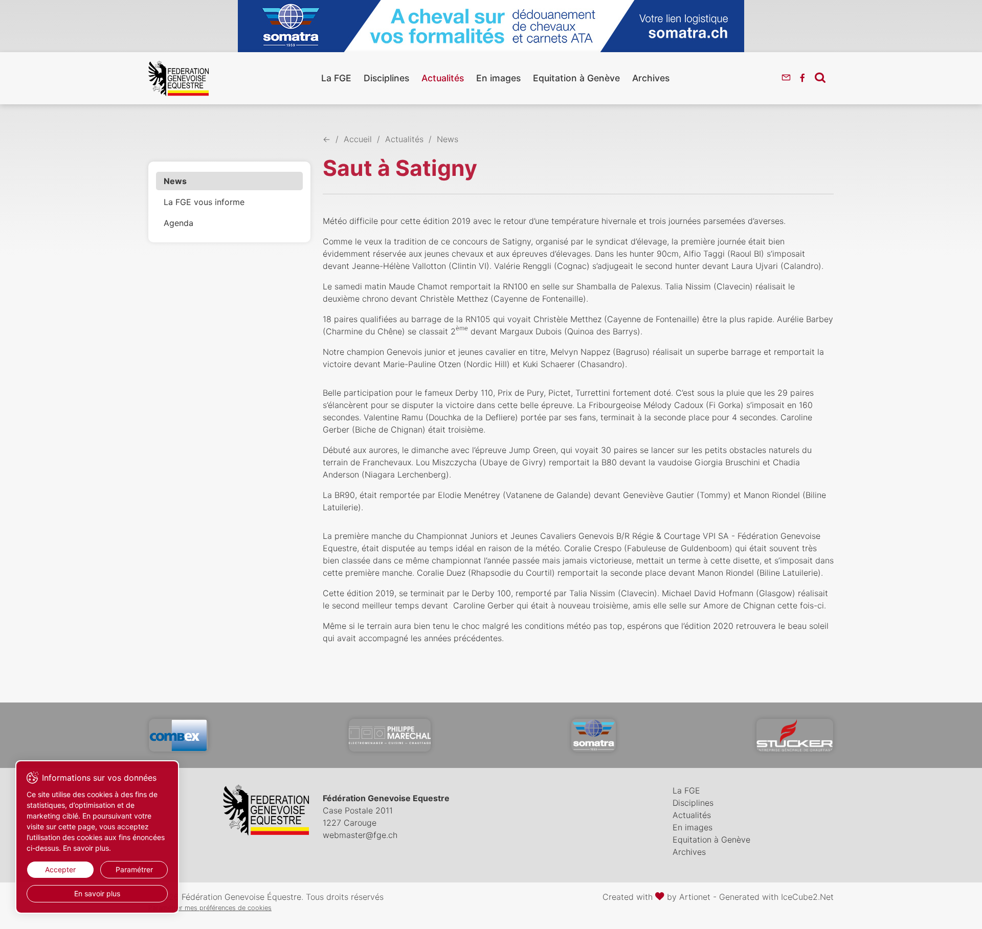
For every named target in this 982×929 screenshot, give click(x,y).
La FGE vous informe (204, 202)
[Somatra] (593, 735)
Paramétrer (134, 869)
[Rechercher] (820, 77)
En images (498, 78)
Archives (650, 78)
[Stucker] (794, 735)
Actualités (442, 78)
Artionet (694, 897)
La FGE (336, 78)
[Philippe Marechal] (390, 735)
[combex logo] (178, 735)
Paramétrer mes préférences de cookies (210, 908)
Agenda (178, 223)
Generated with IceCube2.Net (776, 897)
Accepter (60, 869)
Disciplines (386, 78)
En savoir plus (97, 893)
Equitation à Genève (576, 78)
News (175, 181)
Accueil (358, 139)
